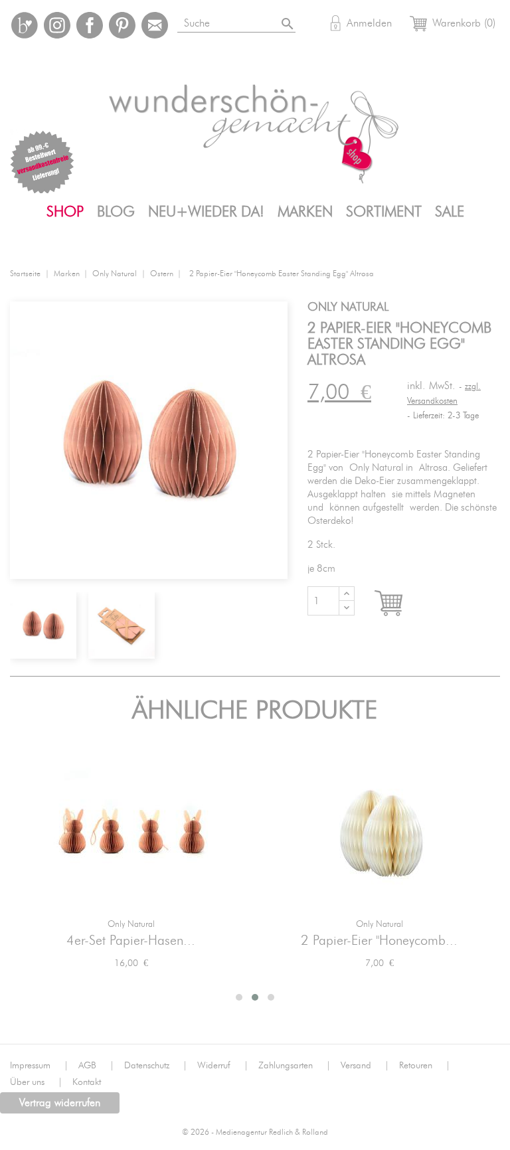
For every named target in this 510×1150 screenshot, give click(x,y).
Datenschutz (155, 1065)
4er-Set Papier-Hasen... (130, 940)
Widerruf (222, 1065)
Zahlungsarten (294, 1065)
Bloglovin (24, 25)
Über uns (36, 1082)
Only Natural (131, 924)
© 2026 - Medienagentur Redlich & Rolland (255, 1132)
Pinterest (122, 25)
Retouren (424, 1065)
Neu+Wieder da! (206, 212)
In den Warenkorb (401, 604)
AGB (96, 1065)
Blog (116, 212)
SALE (449, 212)
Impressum (39, 1065)
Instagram (57, 25)
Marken (305, 212)
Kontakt (86, 1082)
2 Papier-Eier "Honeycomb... (379, 940)
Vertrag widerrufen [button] (59, 1103)
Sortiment (384, 212)
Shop (65, 212)
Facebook (89, 25)
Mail (154, 25)
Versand (365, 1065)
